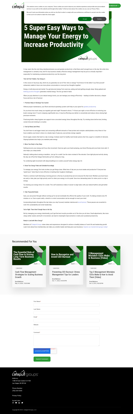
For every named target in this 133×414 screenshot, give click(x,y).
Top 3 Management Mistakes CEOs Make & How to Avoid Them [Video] (102, 274)
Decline (99, 19)
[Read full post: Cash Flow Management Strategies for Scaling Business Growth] (29, 255)
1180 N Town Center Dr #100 (21, 381)
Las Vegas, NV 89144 (19, 383)
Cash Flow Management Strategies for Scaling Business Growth (29, 274)
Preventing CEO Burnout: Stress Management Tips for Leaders (66, 273)
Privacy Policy (16, 395)
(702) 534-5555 (17, 391)
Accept (85, 19)
